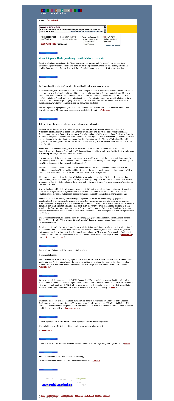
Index (43, 396)
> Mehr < (96, 361)
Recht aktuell (52, 20)
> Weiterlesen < (45, 330)
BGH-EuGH (89, 396)
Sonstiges (79, 396)
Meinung (106, 396)
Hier (61, 237)
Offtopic (98, 396)
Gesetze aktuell (67, 396)
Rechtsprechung (53, 396)
